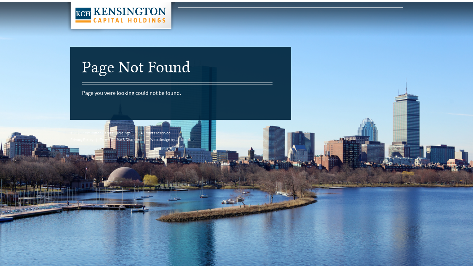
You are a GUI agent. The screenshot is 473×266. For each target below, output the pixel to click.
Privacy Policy (81, 140)
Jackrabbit (185, 140)
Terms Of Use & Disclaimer (122, 140)
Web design (160, 140)
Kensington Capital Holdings (121, 17)
